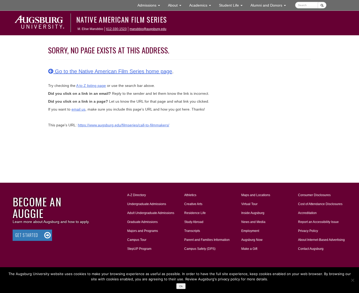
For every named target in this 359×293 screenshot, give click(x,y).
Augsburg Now (252, 240)
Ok (181, 286)
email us (78, 109)
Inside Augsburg (252, 213)
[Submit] (322, 5)
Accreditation (307, 213)
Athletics (190, 195)
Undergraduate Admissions (146, 204)
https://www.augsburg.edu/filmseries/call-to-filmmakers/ (123, 125)
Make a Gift (249, 249)
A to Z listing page (91, 85)
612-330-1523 (116, 29)
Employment (250, 231)
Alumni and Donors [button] (270, 5)
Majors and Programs (142, 231)
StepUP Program (139, 249)
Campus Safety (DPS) (200, 249)
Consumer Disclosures (314, 195)
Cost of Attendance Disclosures (320, 204)
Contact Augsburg (311, 249)
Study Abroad (193, 222)
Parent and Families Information (207, 240)
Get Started (26, 235)
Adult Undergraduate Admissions (150, 213)
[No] (352, 280)
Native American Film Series (121, 19)
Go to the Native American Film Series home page (112, 71)
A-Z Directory (136, 195)
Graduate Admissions (142, 222)
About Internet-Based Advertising (321, 240)
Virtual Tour (249, 204)
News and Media (253, 222)
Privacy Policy (308, 231)
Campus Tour (136, 240)
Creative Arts (193, 204)
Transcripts (192, 231)
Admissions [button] (150, 5)
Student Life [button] (233, 5)
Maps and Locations (255, 195)
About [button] (176, 7)
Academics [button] (202, 5)
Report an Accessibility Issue (318, 222)
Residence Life (195, 213)
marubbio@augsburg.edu (148, 29)
